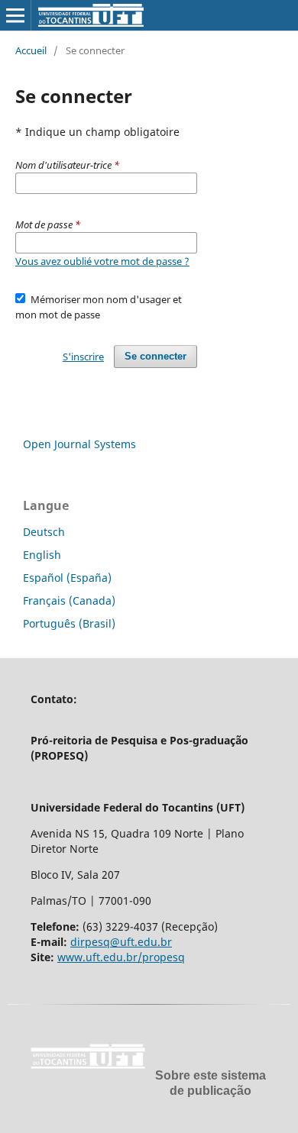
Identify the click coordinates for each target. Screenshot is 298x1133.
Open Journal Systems (79, 444)
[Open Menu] (15, 15)
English (42, 554)
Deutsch (44, 532)
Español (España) (67, 577)
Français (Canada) (69, 600)
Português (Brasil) (69, 623)
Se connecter (155, 356)
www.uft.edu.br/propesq (121, 957)
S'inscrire (83, 356)
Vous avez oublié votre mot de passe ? (102, 261)
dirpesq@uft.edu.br (121, 941)
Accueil (31, 50)
